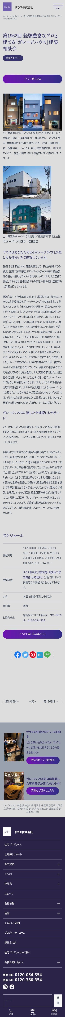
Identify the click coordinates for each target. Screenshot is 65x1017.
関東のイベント (13, 58)
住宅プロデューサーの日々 (17, 952)
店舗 (7, 913)
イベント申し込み (32, 79)
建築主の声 (10, 943)
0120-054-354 (28, 975)
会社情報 (9, 903)
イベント (9, 874)
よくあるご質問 (12, 923)
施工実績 (9, 864)
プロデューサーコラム (15, 933)
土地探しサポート (13, 854)
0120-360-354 (28, 980)
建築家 (8, 884)
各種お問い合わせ (14, 962)
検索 (58, 1000)
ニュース (9, 894)
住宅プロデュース (13, 845)
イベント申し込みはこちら (32, 634)
